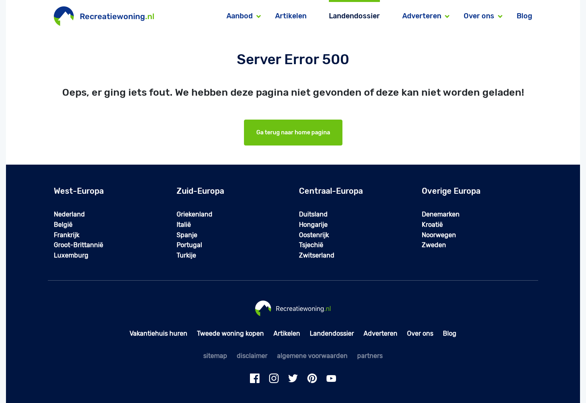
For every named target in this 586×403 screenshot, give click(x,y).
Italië (184, 224)
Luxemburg (71, 255)
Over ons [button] (479, 16)
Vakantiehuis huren (158, 333)
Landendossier (354, 16)
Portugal (189, 245)
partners (370, 356)
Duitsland (313, 214)
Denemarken (441, 214)
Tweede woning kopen (230, 333)
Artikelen (291, 16)
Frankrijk (66, 235)
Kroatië (432, 224)
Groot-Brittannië (78, 245)
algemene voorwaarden (312, 356)
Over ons (420, 333)
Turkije (186, 255)
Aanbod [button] (239, 16)
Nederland (69, 214)
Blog (524, 16)
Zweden (434, 245)
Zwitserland (316, 255)
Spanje (187, 235)
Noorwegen (439, 235)
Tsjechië (311, 245)
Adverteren (380, 333)
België (63, 224)
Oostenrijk (314, 235)
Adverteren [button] (421, 16)
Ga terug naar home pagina (293, 132)
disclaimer (252, 356)
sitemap (215, 356)
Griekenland (194, 214)
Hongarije (313, 224)
